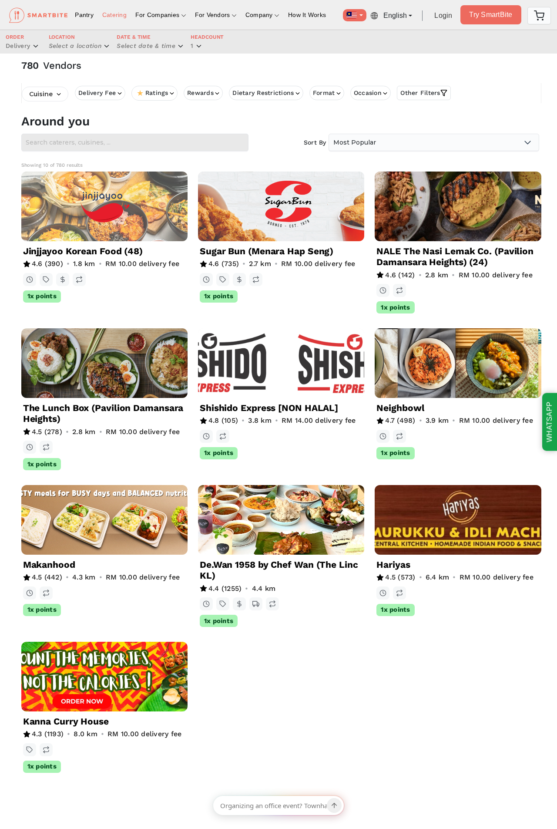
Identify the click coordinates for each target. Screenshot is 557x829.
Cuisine (41, 94)
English (395, 15)
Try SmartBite (490, 14)
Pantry (84, 14)
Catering (114, 14)
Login (443, 15)
